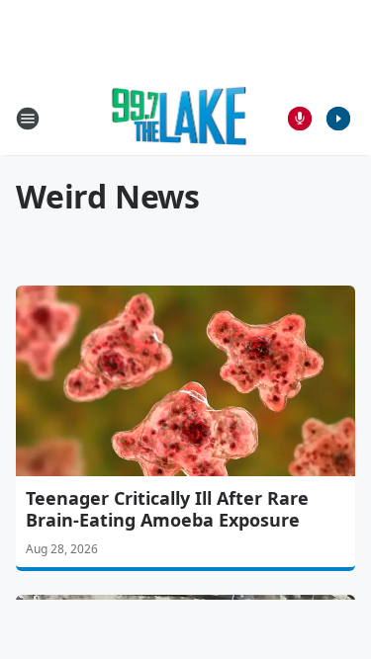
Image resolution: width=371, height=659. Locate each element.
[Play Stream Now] (338, 118)
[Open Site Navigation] (28, 118)
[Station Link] (179, 118)
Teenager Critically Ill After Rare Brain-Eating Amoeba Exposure (167, 509)
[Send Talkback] (300, 118)
